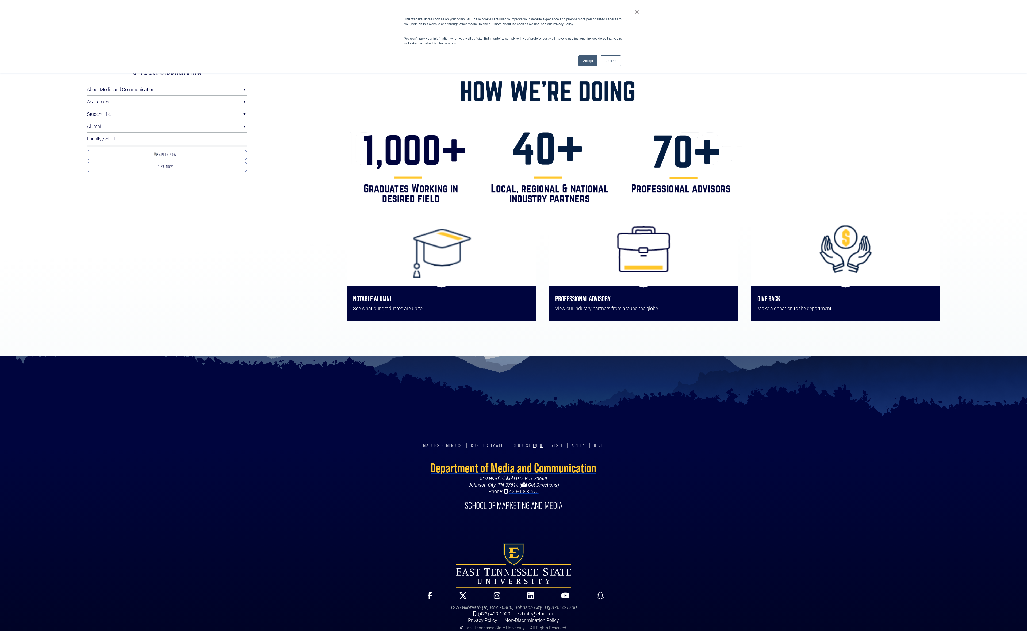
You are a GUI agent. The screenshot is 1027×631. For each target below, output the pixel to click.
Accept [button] (588, 60)
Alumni (94, 126)
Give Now (165, 166)
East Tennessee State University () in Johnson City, (513, 565)
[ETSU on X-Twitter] (460, 598)
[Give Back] (845, 249)
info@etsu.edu (539, 613)
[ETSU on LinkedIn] (528, 598)
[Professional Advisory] (643, 249)
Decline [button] (610, 60)
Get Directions (542, 485)
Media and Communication (167, 73)
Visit (557, 445)
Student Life (99, 114)
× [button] (637, 10)
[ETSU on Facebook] (427, 598)
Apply (578, 445)
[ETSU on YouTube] (563, 598)
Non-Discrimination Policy (532, 620)
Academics (98, 101)
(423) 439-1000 (494, 613)
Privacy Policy (482, 620)
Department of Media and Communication (513, 468)
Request (528, 445)
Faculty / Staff (101, 138)
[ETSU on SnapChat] (598, 598)
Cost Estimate (487, 445)
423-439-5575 (524, 491)
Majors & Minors (442, 445)
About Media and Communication (120, 89)
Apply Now (167, 154)
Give (599, 445)
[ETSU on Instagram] (495, 598)
